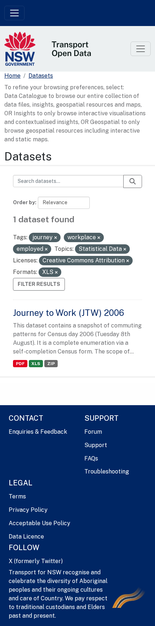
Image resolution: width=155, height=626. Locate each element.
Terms (17, 496)
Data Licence (26, 536)
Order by (24, 202)
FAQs (91, 458)
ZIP (51, 363)
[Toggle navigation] (14, 13)
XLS (35, 363)
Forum (93, 431)
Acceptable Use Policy (39, 523)
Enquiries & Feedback (38, 431)
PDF (20, 363)
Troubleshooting (106, 471)
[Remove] (55, 238)
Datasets (40, 75)
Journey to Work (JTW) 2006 (68, 313)
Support (95, 445)
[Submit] (132, 181)
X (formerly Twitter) (36, 561)
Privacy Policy (28, 509)
